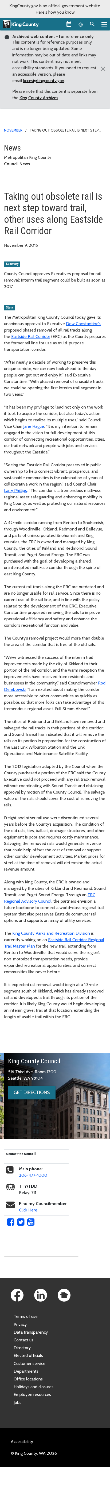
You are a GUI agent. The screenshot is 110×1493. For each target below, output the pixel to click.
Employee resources (32, 1394)
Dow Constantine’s (83, 323)
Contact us (23, 1339)
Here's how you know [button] (55, 12)
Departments (26, 1371)
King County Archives (38, 97)
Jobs (17, 1402)
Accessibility (22, 1441)
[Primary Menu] (104, 24)
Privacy (20, 1324)
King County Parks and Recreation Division (51, 933)
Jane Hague (33, 426)
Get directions (32, 1092)
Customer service (29, 1363)
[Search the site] (92, 24)
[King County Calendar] (69, 24)
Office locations (28, 1379)
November (13, 130)
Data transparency (31, 1332)
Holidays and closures (33, 1386)
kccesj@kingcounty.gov (43, 80)
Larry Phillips (15, 490)
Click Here (28, 1210)
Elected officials (28, 1355)
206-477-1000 (33, 1175)
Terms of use (26, 1316)
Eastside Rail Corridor (30, 336)
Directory (22, 1347)
